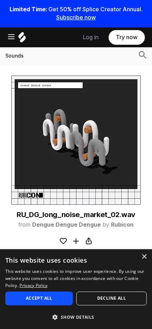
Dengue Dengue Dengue (66, 224)
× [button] (144, 256)
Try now (127, 37)
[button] (76, 317)
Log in (91, 37)
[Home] (22, 39)
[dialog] (76, 289)
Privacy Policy (33, 285)
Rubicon (122, 224)
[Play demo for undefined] (76, 140)
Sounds (14, 56)
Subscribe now (76, 17)
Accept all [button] (39, 298)
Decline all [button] (111, 298)
